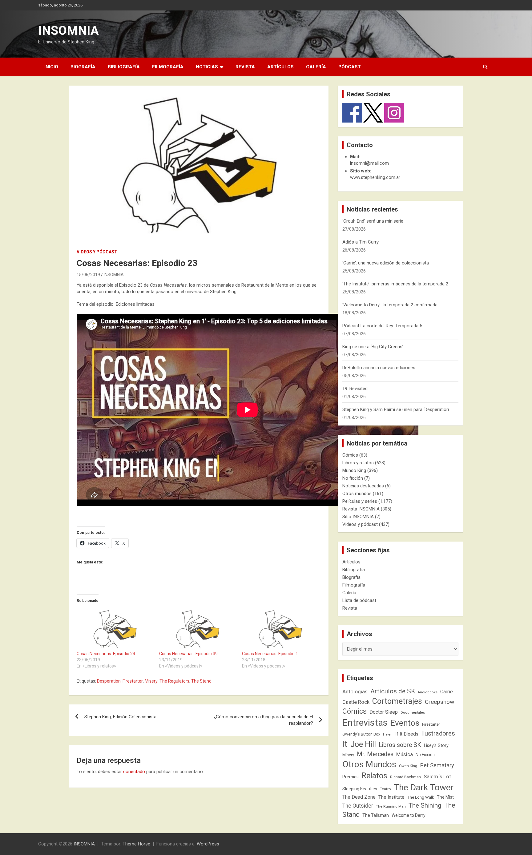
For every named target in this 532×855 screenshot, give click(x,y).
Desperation (109, 681)
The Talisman (375, 815)
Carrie (446, 692)
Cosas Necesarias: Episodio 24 (106, 653)
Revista (245, 67)
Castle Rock (355, 702)
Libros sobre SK (400, 744)
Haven (388, 734)
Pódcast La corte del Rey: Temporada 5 (382, 326)
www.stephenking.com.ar (375, 177)
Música (404, 754)
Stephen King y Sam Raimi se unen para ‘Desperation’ (395, 409)
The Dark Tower (424, 787)
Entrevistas (365, 722)
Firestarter (133, 681)
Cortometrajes (397, 701)
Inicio (51, 67)
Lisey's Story (436, 745)
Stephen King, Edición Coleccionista (120, 717)
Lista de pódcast (359, 600)
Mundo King (354, 470)
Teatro (385, 789)
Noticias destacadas (363, 486)
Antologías (355, 691)
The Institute (391, 797)
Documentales (413, 713)
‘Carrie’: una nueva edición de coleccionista (385, 263)
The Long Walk (420, 797)
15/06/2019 (88, 274)
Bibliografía (124, 67)
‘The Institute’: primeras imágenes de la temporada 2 (395, 284)
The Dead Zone (359, 797)
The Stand (201, 681)
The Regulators (174, 681)
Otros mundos (357, 493)
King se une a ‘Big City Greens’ (372, 346)
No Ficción (425, 754)
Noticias (207, 67)
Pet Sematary (437, 765)
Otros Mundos (369, 764)
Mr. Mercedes (375, 754)
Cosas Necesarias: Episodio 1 (270, 653)
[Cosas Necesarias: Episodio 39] (197, 629)
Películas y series (359, 501)
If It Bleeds (406, 734)
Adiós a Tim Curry (360, 242)
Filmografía (167, 67)
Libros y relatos (358, 463)
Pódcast (349, 67)
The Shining (425, 805)
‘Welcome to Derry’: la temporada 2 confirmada (389, 305)
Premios (350, 776)
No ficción (352, 478)
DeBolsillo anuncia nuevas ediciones (378, 367)
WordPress (208, 844)
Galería (316, 67)
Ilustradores (438, 733)
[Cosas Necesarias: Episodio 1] (280, 629)
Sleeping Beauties (359, 788)
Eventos (404, 723)
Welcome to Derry (408, 815)
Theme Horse (136, 844)
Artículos (280, 67)
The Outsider (357, 806)
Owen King (408, 766)
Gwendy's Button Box (361, 734)
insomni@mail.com (369, 163)
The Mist (445, 797)
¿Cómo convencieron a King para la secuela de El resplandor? (263, 720)
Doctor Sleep (383, 712)
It (345, 744)
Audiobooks (427, 692)
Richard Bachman (405, 777)
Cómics (350, 455)
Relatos (374, 775)
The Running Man (391, 806)
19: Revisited (355, 388)
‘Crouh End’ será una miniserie (372, 221)
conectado (134, 771)
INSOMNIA (68, 30)
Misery (151, 681)
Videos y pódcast (97, 251)
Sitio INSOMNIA (358, 516)
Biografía (83, 67)
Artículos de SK (392, 691)
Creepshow (439, 701)
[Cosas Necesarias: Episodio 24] (115, 629)
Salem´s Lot (437, 776)
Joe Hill (363, 744)
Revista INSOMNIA (361, 509)
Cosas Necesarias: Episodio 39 (188, 653)
